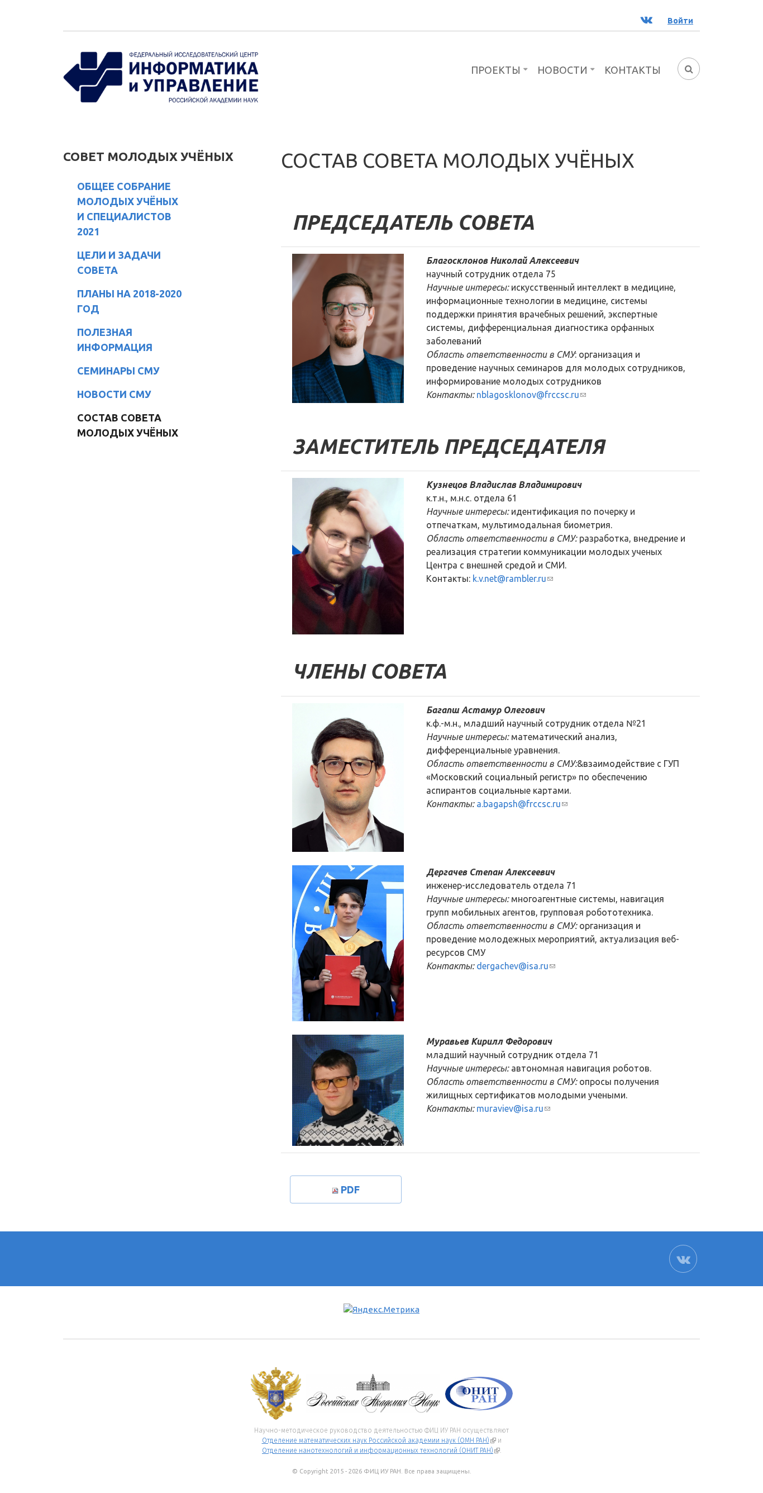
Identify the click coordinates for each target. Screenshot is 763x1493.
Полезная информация (114, 339)
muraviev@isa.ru (513, 1108)
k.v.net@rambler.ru (513, 578)
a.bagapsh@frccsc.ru (522, 804)
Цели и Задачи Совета (119, 262)
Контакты (632, 69)
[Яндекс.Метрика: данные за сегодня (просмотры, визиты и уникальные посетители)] (381, 1310)
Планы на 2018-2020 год (129, 301)
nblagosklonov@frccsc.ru (531, 395)
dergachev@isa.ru (515, 966)
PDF (350, 1189)
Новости (562, 69)
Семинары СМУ (118, 370)
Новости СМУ (114, 394)
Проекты (496, 69)
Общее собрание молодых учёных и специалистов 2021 (127, 209)
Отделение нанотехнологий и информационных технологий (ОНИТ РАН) (381, 1450)
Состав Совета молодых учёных (127, 425)
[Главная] (161, 76)
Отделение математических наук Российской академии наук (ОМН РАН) (379, 1440)
